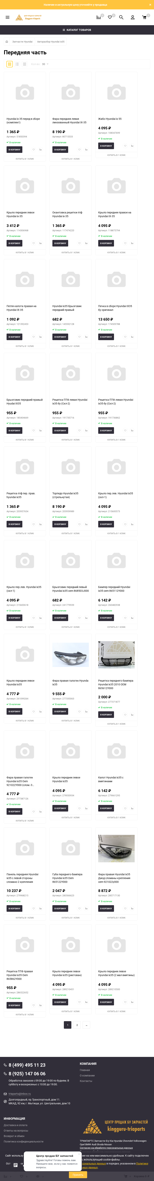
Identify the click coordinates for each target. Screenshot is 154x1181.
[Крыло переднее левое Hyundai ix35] (25, 654)
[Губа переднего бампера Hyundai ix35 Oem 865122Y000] (70, 848)
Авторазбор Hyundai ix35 (50, 41)
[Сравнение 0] (98, 17)
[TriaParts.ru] (115, 1126)
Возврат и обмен (14, 1136)
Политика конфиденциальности (23, 1141)
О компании (87, 1075)
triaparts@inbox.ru (20, 1093)
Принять (78, 1174)
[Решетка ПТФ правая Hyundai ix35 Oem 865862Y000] (25, 945)
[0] (144, 17)
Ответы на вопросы (16, 1130)
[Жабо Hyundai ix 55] (116, 93)
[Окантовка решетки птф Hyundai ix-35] (70, 186)
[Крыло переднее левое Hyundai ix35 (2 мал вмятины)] (116, 945)
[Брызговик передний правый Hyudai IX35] (25, 374)
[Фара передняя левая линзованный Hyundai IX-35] (70, 93)
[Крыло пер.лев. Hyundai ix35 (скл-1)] (116, 467)
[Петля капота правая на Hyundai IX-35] (25, 280)
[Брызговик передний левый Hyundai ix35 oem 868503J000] (70, 561)
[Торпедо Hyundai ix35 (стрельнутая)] (70, 467)
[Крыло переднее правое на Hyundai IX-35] (116, 186)
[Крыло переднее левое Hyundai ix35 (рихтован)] (70, 945)
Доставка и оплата (15, 1125)
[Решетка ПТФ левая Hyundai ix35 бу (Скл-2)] (70, 374)
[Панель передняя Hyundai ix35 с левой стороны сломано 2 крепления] (25, 848)
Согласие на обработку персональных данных (106, 1147)
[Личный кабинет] (132, 17)
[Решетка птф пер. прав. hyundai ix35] (25, 467)
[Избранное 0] (110, 17)
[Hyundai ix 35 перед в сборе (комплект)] (25, 93)
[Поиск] (121, 17)
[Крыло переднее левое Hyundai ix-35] (25, 186)
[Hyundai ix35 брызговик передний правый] (70, 280)
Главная (85, 1070)
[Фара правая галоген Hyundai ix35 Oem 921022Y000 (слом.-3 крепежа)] (25, 751)
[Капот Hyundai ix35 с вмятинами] (116, 751)
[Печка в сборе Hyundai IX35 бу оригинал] (116, 280)
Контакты (86, 1081)
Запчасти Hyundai (22, 41)
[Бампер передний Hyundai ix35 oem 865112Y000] (116, 561)
